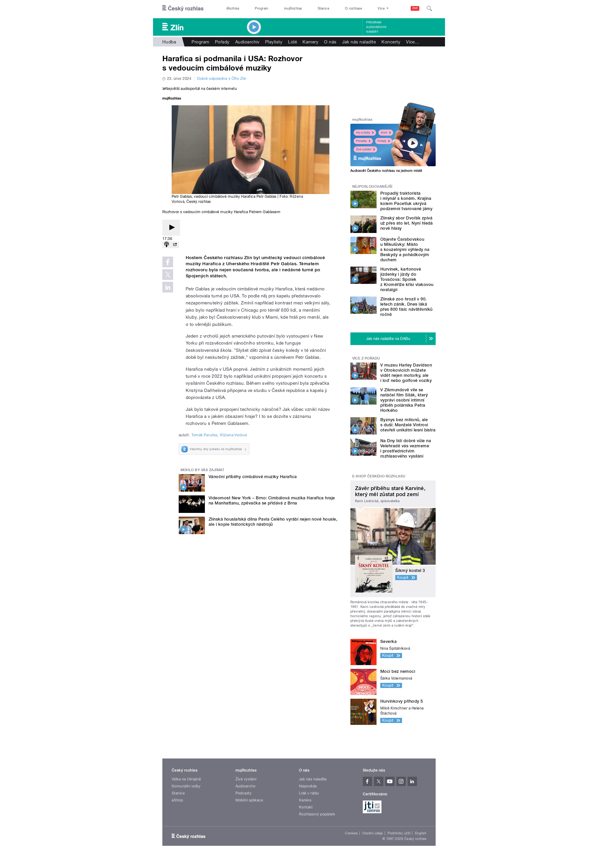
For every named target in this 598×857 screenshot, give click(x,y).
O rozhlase (353, 8)
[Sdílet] (175, 244)
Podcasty (243, 793)
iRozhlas (232, 8)
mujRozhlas (293, 8)
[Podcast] (166, 244)
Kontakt (306, 807)
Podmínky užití (399, 833)
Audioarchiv (376, 27)
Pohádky (361, 141)
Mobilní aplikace (249, 800)
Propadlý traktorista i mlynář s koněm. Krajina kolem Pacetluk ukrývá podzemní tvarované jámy (406, 201)
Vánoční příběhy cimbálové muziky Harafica (253, 476)
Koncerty (390, 41)
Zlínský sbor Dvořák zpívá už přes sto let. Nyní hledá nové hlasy (406, 223)
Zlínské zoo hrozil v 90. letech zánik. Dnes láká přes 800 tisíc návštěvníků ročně (406, 306)
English (420, 833)
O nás (330, 41)
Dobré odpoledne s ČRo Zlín (221, 78)
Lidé (292, 41)
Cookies (351, 833)
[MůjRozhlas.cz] (171, 99)
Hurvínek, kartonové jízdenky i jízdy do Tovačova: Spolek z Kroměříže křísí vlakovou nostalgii (406, 279)
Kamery (372, 31)
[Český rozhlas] (182, 8)
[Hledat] (429, 8)
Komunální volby (186, 786)
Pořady (222, 41)
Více (412, 41)
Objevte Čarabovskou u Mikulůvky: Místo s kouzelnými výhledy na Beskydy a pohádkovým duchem (404, 249)
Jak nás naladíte (359, 41)
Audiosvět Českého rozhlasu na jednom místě (386, 171)
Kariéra (305, 800)
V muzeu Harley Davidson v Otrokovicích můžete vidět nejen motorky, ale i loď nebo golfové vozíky (406, 373)
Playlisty (273, 41)
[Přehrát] (171, 228)
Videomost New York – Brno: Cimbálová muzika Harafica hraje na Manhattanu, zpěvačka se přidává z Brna (272, 500)
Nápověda (308, 786)
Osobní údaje (372, 833)
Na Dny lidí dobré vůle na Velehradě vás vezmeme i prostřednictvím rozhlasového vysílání (405, 448)
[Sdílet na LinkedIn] (167, 287)
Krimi (384, 132)
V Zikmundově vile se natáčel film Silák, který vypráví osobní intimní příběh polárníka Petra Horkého (404, 400)
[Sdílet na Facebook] (167, 262)
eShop (177, 800)
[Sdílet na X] (167, 274)
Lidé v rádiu (309, 793)
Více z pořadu (366, 358)
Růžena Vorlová (233, 435)
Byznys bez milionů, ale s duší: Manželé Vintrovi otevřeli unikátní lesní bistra (407, 424)
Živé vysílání (363, 149)
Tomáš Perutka (204, 435)
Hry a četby (363, 132)
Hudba (169, 41)
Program (261, 8)
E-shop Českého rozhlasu (379, 476)
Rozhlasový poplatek (317, 814)
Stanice (323, 8)
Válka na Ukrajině (186, 779)
